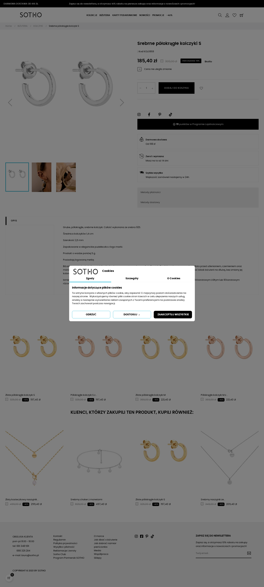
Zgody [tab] (90, 278)
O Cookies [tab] (173, 278)
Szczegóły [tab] (132, 278)
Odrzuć (91, 314)
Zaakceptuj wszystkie (173, 314)
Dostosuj (131, 314)
